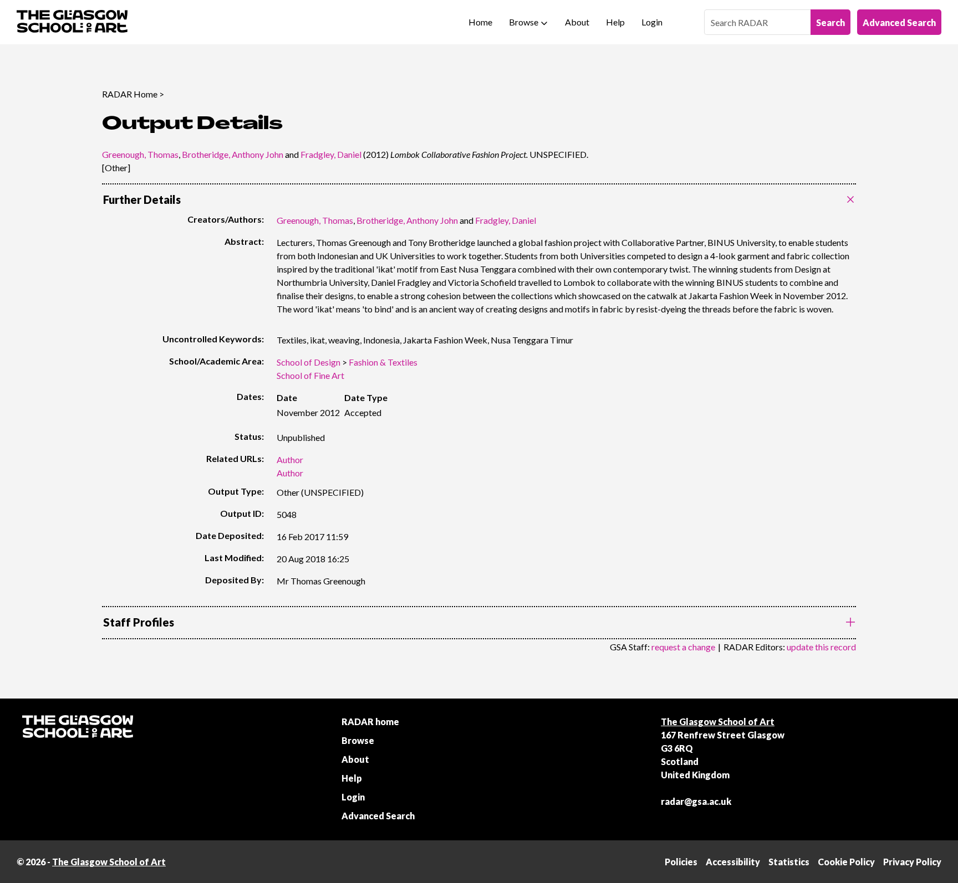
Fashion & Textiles (383, 362)
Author (290, 459)
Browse (523, 22)
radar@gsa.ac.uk (696, 801)
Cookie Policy (846, 861)
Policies (681, 861)
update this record (821, 646)
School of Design (308, 362)
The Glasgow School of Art (717, 721)
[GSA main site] (72, 22)
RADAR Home (129, 94)
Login (652, 22)
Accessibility (733, 861)
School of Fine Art (310, 375)
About (577, 22)
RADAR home (370, 721)
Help (615, 22)
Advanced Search (899, 22)
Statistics (788, 861)
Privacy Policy (912, 861)
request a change (683, 646)
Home (480, 22)
